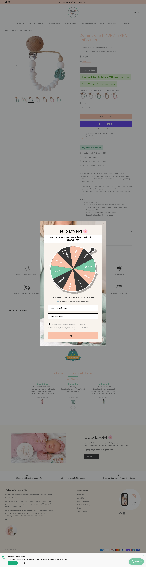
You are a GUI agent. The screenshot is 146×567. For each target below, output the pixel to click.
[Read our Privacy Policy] (97, 327)
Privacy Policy (62, 559)
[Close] (144, 555)
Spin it (73, 335)
